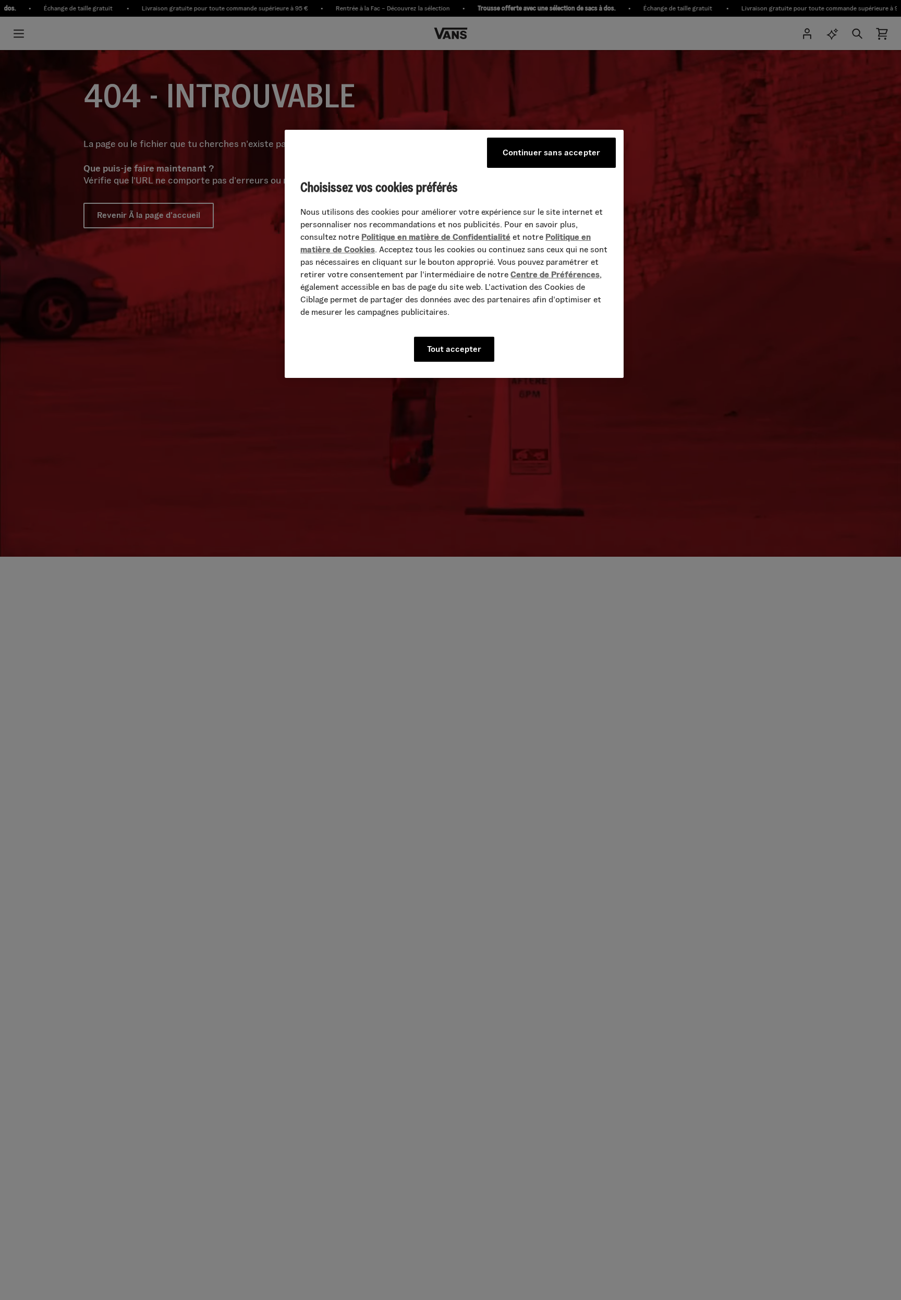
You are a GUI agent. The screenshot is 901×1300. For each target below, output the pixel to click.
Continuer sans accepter (552, 152)
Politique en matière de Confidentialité (435, 237)
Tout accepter (454, 349)
